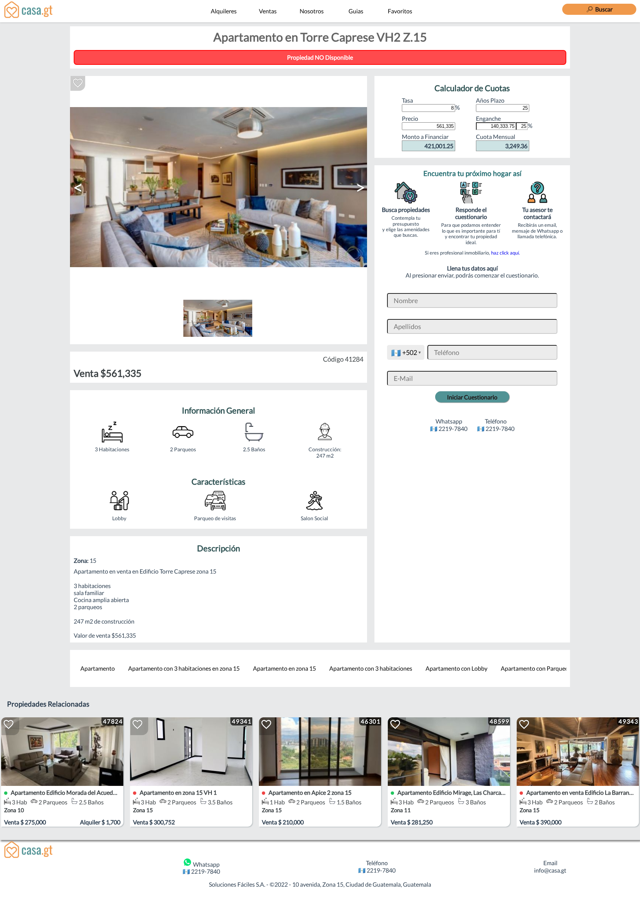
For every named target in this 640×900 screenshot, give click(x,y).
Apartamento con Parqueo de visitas (547, 668)
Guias (356, 10)
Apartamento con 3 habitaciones (370, 668)
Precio (410, 118)
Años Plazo (490, 100)
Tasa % (431, 104)
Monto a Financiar (427, 141)
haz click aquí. (505, 253)
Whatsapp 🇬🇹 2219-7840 (201, 868)
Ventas (268, 10)
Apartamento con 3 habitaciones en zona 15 (184, 668)
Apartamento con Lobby (456, 668)
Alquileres (224, 10)
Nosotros (312, 10)
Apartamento (97, 668)
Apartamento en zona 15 (284, 668)
